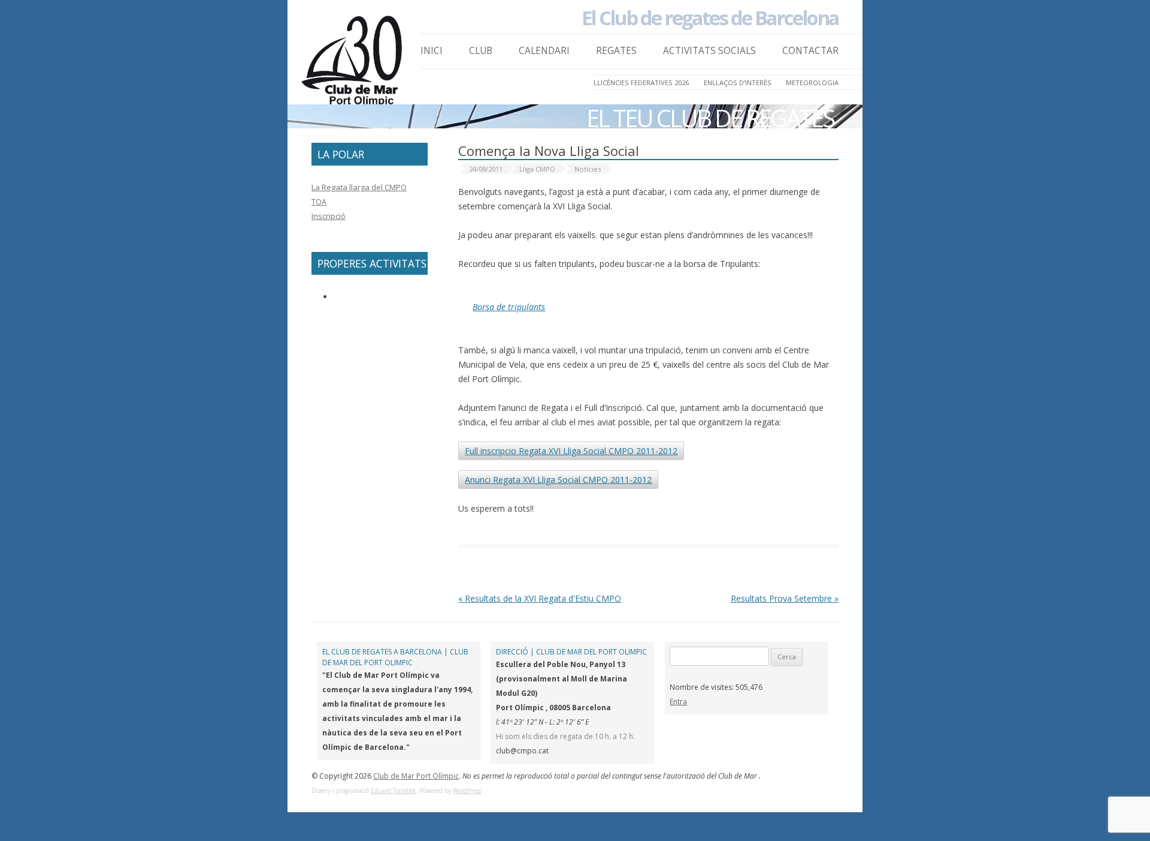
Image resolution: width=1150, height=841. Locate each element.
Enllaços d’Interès (737, 82)
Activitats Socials (709, 50)
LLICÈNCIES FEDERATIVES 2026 (641, 82)
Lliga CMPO (537, 168)
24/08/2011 (486, 168)
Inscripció (328, 216)
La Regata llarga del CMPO (359, 187)
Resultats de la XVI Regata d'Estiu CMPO (539, 598)
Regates (616, 50)
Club (480, 50)
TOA (318, 201)
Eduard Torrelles (393, 790)
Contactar (810, 50)
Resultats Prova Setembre (785, 598)
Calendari (544, 50)
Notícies (587, 168)
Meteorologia (812, 82)
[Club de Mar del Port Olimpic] (353, 64)
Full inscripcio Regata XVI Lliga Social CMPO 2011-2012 (571, 450)
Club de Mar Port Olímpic (416, 776)
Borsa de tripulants (509, 307)
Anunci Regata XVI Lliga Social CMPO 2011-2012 (558, 479)
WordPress (467, 790)
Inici (431, 50)
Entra (678, 701)
